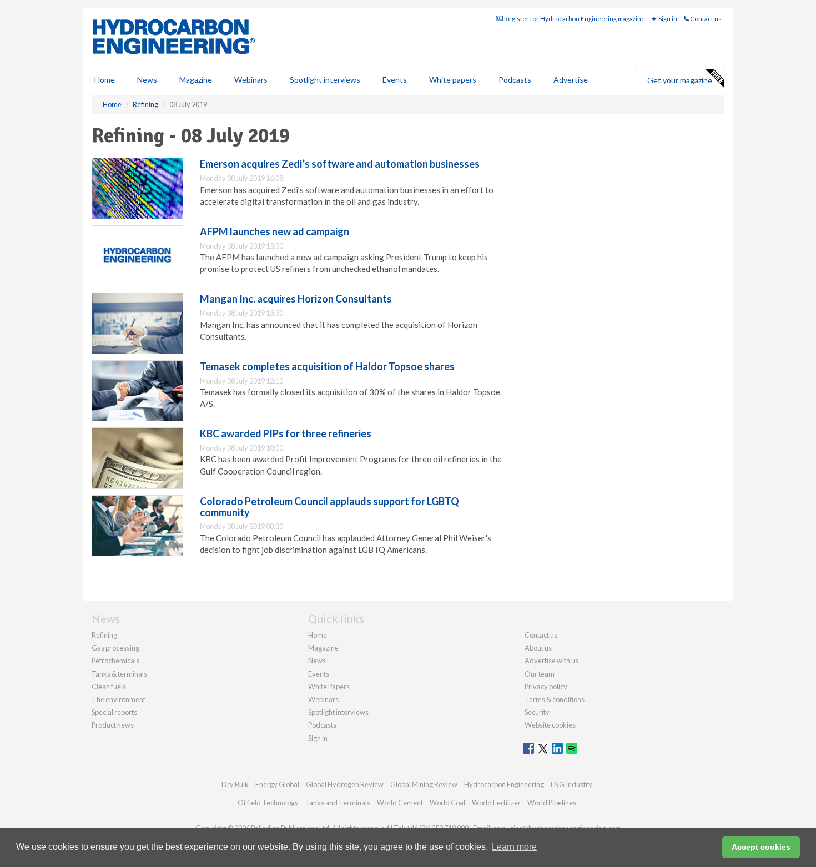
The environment (118, 699)
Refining (104, 635)
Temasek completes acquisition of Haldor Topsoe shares (327, 366)
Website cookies (550, 724)
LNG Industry (571, 784)
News (317, 660)
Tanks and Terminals (337, 802)
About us (538, 647)
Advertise (570, 79)
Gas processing (115, 647)
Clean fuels (109, 686)
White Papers (329, 686)
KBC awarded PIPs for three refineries (285, 433)
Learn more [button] (514, 846)
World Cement (400, 802)
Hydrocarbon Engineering (504, 784)
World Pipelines (551, 802)
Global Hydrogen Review (345, 784)
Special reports (114, 712)
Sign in (667, 18)
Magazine (195, 79)
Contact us (705, 18)
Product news (113, 724)
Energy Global (277, 784)
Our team (540, 673)
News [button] (147, 79)
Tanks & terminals (119, 673)
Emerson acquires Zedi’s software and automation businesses (340, 164)
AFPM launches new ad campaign (274, 231)
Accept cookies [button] (761, 847)
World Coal (447, 802)
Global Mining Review (423, 784)
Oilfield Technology (268, 802)
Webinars (251, 79)
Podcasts (514, 79)
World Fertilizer (496, 802)
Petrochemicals (115, 660)
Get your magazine (679, 80)
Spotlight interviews (325, 79)
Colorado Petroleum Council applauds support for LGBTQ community (329, 506)
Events (394, 79)
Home (104, 79)
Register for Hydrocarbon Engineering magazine (574, 18)
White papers (452, 79)
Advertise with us (551, 660)
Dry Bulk (235, 784)
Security (537, 712)
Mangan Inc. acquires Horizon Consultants (296, 299)
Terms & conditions (555, 699)
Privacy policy (546, 686)
